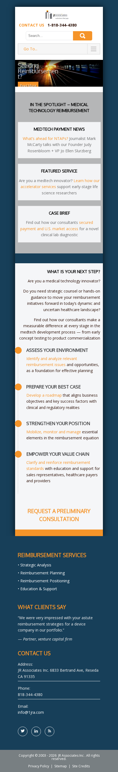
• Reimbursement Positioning (43, 580)
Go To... (30, 48)
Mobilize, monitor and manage (53, 431)
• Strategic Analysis (34, 565)
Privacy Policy (38, 766)
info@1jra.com (31, 712)
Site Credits (81, 766)
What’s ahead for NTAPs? (45, 138)
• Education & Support (37, 588)
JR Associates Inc (71, 755)
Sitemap (60, 766)
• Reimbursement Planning (41, 572)
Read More (28, 85)
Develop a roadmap (44, 395)
